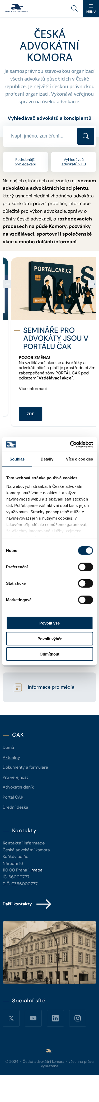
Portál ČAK (13, 797)
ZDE (22, 413)
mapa (37, 870)
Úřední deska (15, 807)
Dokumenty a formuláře (25, 767)
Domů (8, 747)
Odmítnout (49, 654)
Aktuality (11, 757)
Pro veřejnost (15, 777)
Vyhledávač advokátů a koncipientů (49, 118)
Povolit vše (49, 623)
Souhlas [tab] (17, 459)
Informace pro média (51, 687)
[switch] (85, 567)
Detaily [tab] (47, 459)
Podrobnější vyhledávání (25, 161)
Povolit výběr (49, 638)
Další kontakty (17, 904)
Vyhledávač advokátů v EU (74, 161)
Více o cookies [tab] (79, 459)
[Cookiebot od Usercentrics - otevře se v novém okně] (70, 444)
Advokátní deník (18, 787)
